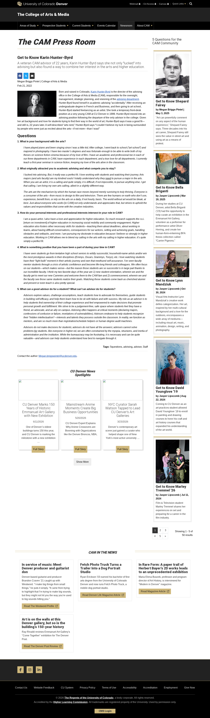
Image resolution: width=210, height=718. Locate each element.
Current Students (81, 25)
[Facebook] (21, 674)
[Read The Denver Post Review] (46, 633)
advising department (128, 99)
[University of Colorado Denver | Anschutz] (42, 4)
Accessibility (130, 687)
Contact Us (21, 687)
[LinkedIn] (40, 674)
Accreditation (150, 687)
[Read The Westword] (46, 586)
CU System (67, 687)
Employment (171, 687)
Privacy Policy (87, 687)
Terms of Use (109, 687)
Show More (82, 462)
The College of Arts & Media (43, 14)
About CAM (143, 25)
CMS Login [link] (105, 711)
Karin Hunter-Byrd (100, 91)
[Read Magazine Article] (163, 578)
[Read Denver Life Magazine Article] (105, 580)
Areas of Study (28, 25)
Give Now (189, 687)
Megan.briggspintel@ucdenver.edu (58, 356)
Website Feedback (44, 687)
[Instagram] (31, 674)
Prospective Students (54, 25)
